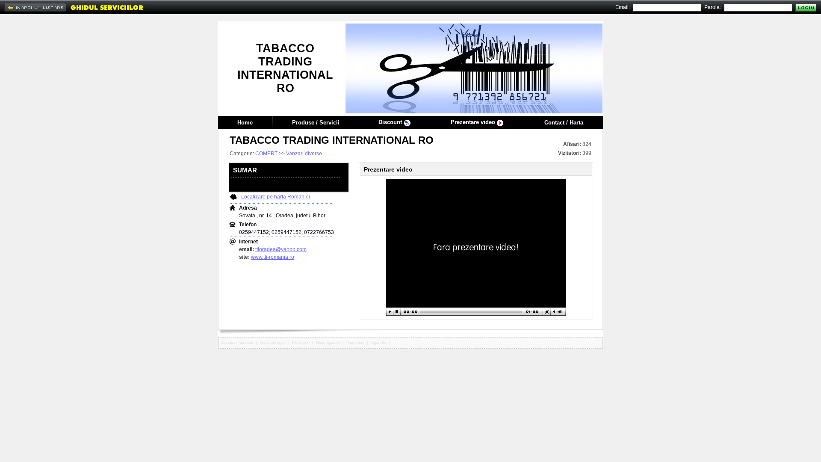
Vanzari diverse (304, 154)
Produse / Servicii (316, 122)
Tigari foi (378, 343)
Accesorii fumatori (237, 343)
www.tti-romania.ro (272, 257)
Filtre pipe (301, 343)
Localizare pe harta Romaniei (275, 197)
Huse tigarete (328, 343)
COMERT (266, 154)
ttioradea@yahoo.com (281, 249)
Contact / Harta (563, 122)
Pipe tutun (355, 343)
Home (245, 122)
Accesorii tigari (273, 343)
